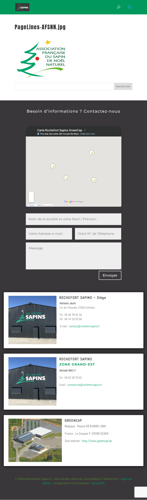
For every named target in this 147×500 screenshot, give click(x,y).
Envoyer (110, 275)
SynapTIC (98, 483)
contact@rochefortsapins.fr (84, 326)
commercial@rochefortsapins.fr (84, 385)
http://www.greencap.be (97, 441)
